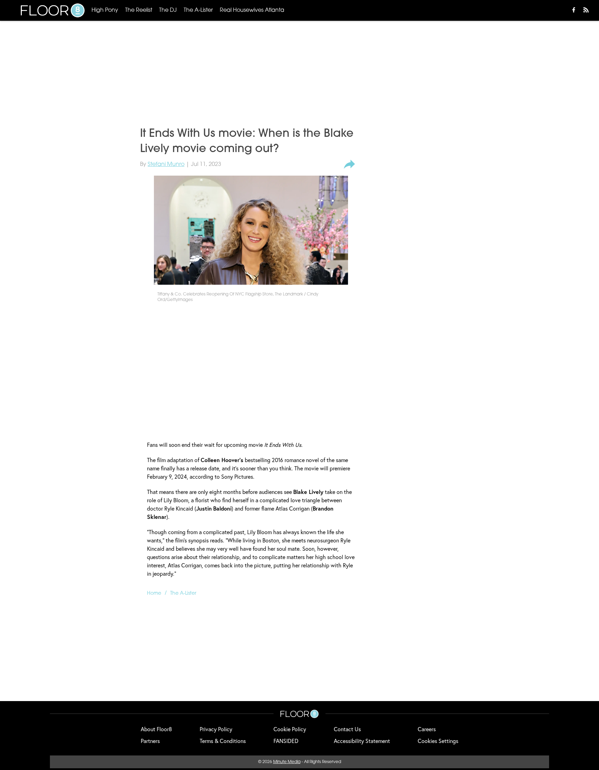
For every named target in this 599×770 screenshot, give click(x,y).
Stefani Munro (166, 164)
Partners (150, 740)
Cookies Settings (438, 740)
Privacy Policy (216, 729)
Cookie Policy (290, 729)
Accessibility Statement (362, 740)
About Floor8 (156, 729)
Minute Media (287, 762)
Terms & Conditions (223, 740)
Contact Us (347, 729)
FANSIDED (286, 740)
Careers (427, 729)
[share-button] (349, 164)
